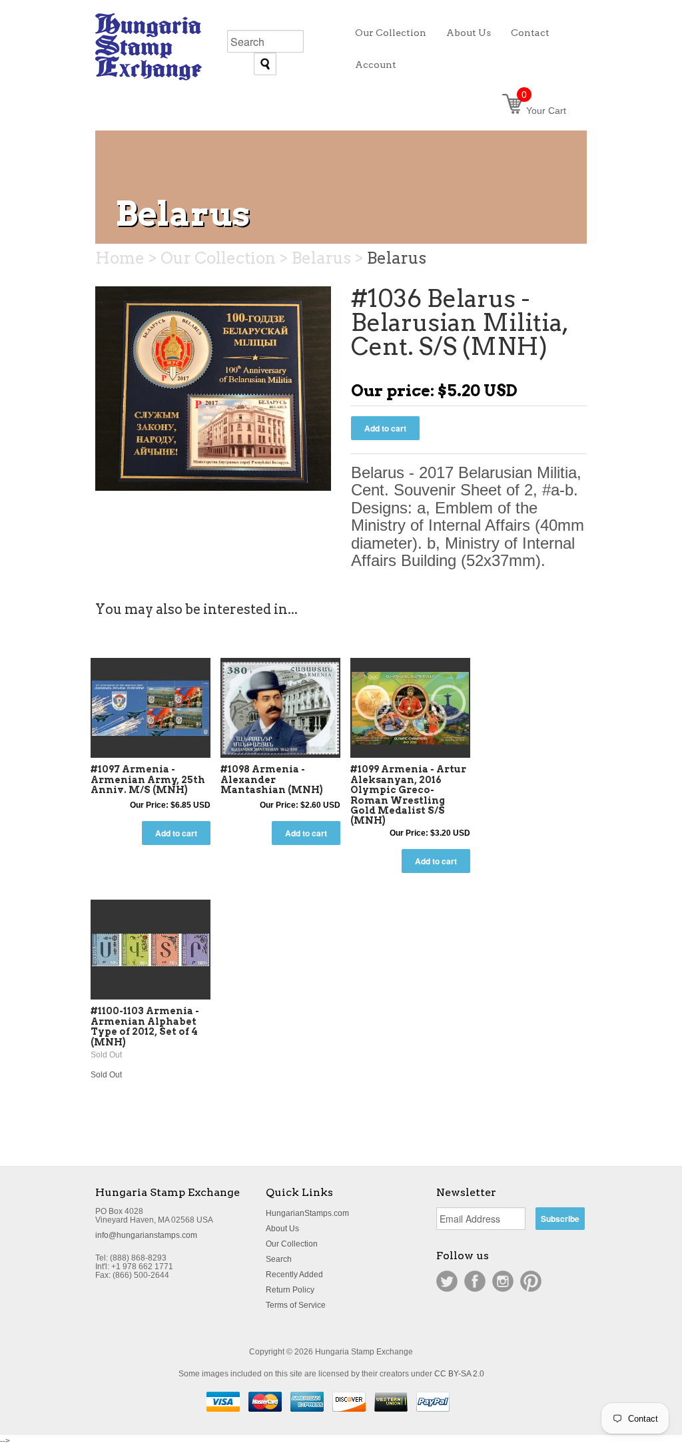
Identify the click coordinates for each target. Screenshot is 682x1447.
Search (279, 1259)
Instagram (502, 1281)
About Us (282, 1228)
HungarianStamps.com (307, 1213)
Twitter (447, 1281)
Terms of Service (296, 1305)
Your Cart (543, 110)
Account (375, 64)
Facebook (475, 1281)
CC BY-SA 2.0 (459, 1373)
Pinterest (530, 1281)
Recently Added (294, 1274)
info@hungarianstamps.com (146, 1235)
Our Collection (292, 1244)
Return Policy (290, 1290)
